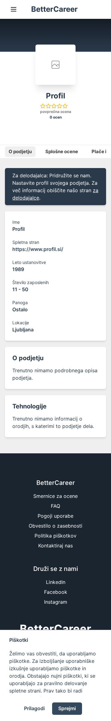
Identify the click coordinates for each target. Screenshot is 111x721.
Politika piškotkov (55, 536)
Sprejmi (67, 708)
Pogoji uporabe (55, 516)
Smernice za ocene (55, 496)
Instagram (55, 602)
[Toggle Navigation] (13, 9)
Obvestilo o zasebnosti (55, 526)
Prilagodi (34, 708)
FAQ (55, 506)
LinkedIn (55, 582)
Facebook (55, 592)
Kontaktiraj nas (55, 545)
